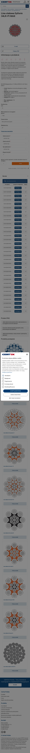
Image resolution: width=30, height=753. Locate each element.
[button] (15, 398)
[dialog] (15, 376)
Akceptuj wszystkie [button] (15, 391)
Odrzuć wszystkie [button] (15, 394)
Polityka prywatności (7, 372)
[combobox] (27, 354)
